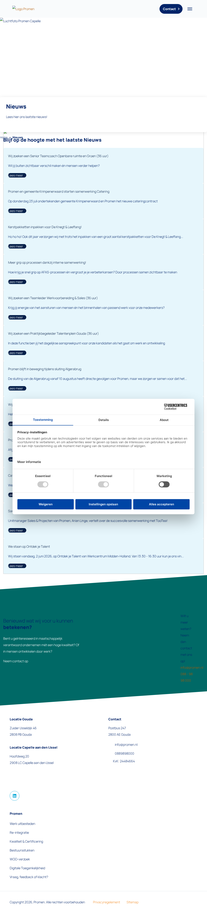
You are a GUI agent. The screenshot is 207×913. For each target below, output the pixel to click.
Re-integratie (19, 832)
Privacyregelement (106, 902)
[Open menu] (190, 9)
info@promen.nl (192, 667)
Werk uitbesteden (22, 823)
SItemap (132, 902)
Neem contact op (15, 661)
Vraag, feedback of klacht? (29, 877)
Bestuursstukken (22, 850)
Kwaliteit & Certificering (26, 841)
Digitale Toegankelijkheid (27, 868)
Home (3, 137)
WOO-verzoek (20, 859)
